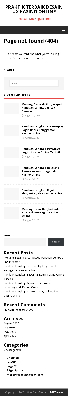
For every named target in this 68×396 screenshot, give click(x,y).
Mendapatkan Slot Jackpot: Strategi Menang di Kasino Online (40, 212)
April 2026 (10, 336)
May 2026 (10, 332)
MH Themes (56, 392)
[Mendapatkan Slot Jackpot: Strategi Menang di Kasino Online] (11, 216)
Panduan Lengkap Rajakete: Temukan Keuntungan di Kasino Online (41, 171)
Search (8, 235)
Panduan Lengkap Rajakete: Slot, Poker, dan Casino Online (42, 191)
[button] (63, 29)
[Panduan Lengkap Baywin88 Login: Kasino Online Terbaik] (11, 156)
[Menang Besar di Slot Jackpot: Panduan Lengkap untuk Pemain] (11, 111)
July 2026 (9, 327)
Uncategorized (13, 350)
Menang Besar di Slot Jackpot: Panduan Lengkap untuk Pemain (42, 107)
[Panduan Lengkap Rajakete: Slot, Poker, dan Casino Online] (11, 197)
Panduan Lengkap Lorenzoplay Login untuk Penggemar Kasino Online (43, 130)
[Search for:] (34, 83)
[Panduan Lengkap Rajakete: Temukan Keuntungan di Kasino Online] (11, 175)
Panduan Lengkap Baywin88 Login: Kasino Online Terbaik (41, 150)
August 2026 (11, 323)
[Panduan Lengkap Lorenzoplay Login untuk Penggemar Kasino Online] (11, 134)
